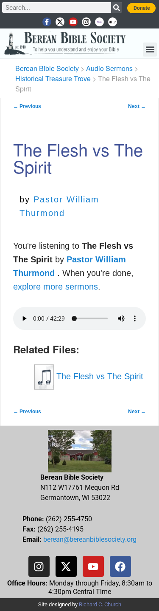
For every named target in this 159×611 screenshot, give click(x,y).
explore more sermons (55, 286)
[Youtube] (73, 21)
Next (137, 106)
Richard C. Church (100, 604)
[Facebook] (120, 566)
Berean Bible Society (47, 68)
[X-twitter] (60, 21)
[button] (150, 50)
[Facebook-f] (46, 21)
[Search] (116, 7)
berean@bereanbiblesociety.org (90, 539)
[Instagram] (86, 21)
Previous (27, 106)
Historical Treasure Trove (53, 78)
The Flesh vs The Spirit (98, 376)
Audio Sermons (109, 68)
